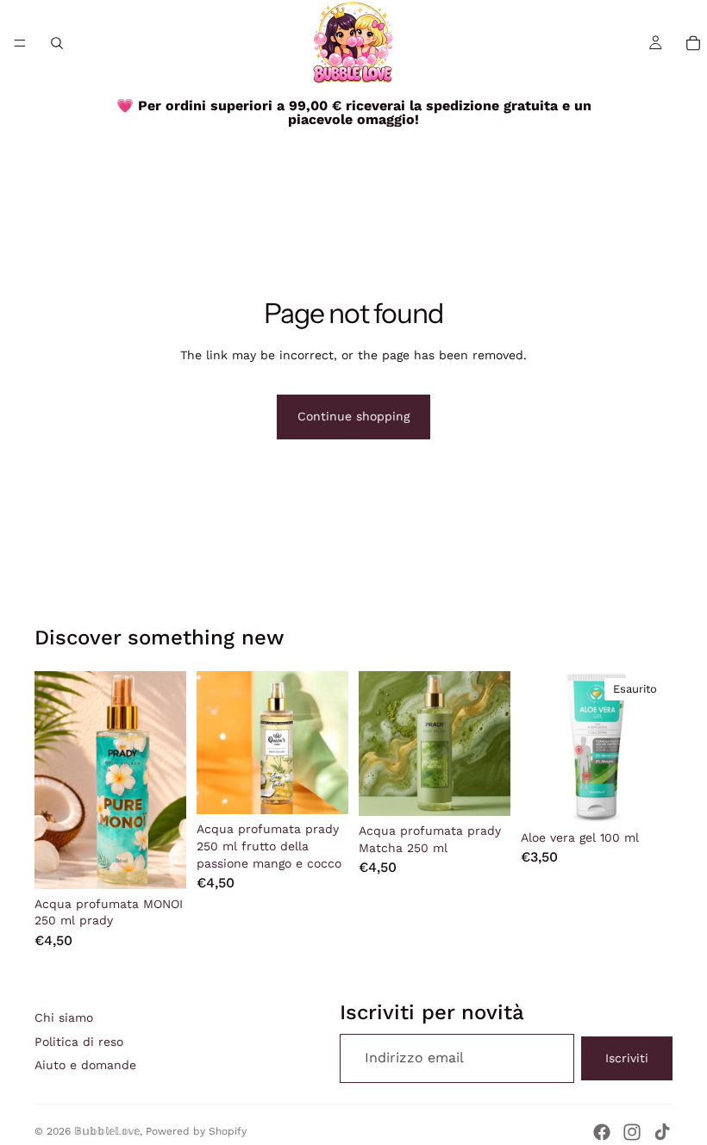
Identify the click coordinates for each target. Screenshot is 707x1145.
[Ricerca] (57, 43)
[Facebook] (601, 1132)
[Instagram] (632, 1132)
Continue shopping (353, 416)
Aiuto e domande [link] (85, 1065)
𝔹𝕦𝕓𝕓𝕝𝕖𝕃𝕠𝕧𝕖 (107, 1131)
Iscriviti (626, 1058)
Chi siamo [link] (63, 1017)
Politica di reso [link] (78, 1042)
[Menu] (20, 43)
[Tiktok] (662, 1132)
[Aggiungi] (159, 862)
